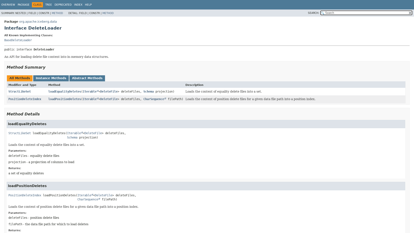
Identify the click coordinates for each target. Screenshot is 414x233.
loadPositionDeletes (64, 99)
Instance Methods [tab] (51, 78)
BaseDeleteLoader (18, 40)
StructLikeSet (19, 91)
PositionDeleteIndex (24, 99)
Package (24, 4)
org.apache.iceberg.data (38, 21)
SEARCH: (313, 12)
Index (78, 4)
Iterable (90, 91)
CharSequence (153, 99)
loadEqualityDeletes (64, 91)
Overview (8, 4)
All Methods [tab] (19, 78)
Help (88, 4)
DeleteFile (109, 91)
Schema (148, 91)
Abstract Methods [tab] (87, 78)
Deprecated (63, 4)
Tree (48, 4)
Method (57, 13)
